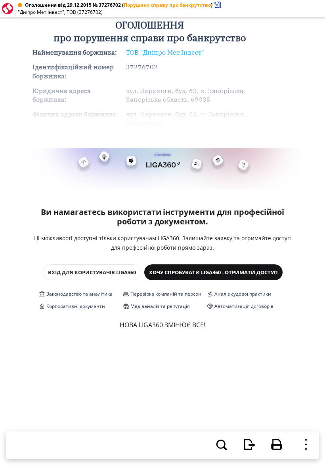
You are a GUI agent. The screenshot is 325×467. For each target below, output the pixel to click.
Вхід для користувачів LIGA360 (92, 272)
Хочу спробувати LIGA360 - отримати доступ (213, 272)
